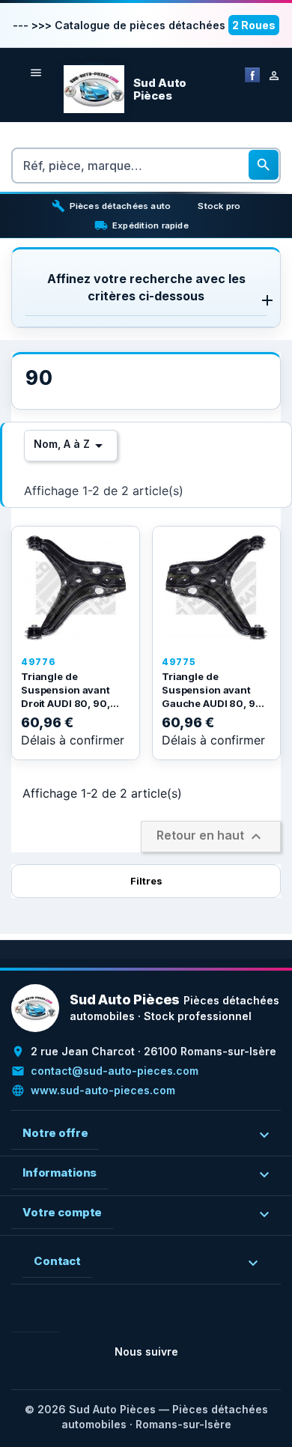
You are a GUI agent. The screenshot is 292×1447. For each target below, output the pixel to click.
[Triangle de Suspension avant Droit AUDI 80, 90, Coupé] (75, 588)
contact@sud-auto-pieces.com (114, 1070)
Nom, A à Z (71, 446)
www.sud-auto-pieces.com (103, 1090)
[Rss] (47, 1320)
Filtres (146, 881)
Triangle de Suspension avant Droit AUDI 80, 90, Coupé (65, 696)
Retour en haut (210, 837)
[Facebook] (252, 73)
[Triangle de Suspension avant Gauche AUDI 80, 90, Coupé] (216, 588)
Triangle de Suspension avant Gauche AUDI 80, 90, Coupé (214, 696)
